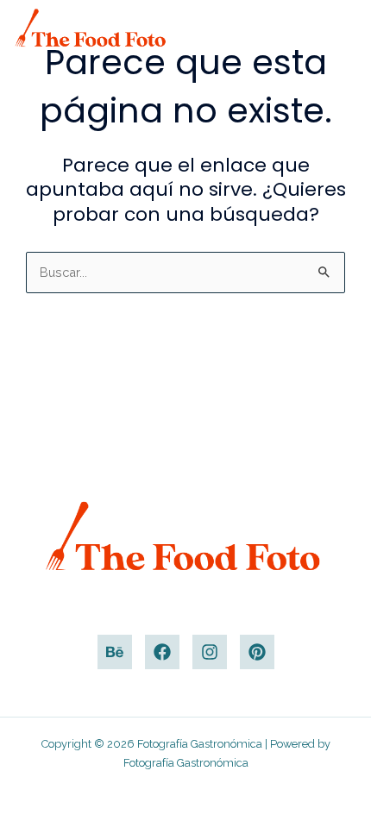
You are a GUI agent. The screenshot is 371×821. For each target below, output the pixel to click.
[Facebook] (162, 652)
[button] (337, 26)
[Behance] (114, 652)
